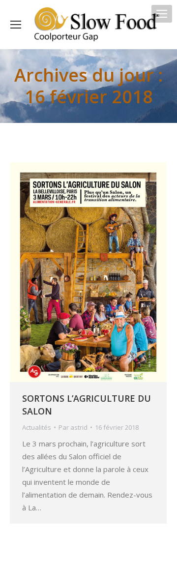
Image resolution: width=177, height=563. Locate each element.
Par (73, 427)
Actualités (36, 427)
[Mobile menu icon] (161, 14)
